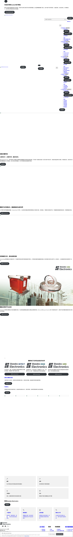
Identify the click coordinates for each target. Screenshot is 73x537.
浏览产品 (7, 392)
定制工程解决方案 (8, 377)
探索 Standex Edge (4, 263)
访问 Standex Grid (58, 374)
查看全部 (66, 31)
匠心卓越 (63, 56)
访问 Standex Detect (14, 374)
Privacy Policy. (26, 535)
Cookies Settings (52, 534)
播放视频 (3, 164)
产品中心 (6, 386)
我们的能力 (63, 27)
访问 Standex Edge (36, 374)
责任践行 (63, 74)
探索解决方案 (8, 383)
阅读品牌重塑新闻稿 (9, 12)
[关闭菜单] (60, 25)
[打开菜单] (57, 68)
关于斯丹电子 (63, 89)
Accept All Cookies (60, 534)
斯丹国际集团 (69, 527)
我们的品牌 (63, 41)
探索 (64, 37)
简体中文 (68, 21)
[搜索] (65, 19)
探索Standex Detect (5, 213)
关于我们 (42, 527)
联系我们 (70, 18)
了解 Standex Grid (4, 314)
